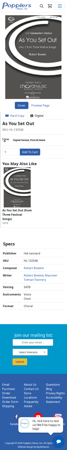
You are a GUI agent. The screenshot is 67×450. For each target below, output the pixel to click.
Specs (9, 244)
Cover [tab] (22, 105)
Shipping (8, 406)
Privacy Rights (55, 393)
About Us (30, 385)
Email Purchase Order (8, 389)
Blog (49, 389)
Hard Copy (16, 116)
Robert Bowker (34, 268)
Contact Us (31, 389)
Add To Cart (30, 152)
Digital (38, 116)
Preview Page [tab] (40, 105)
